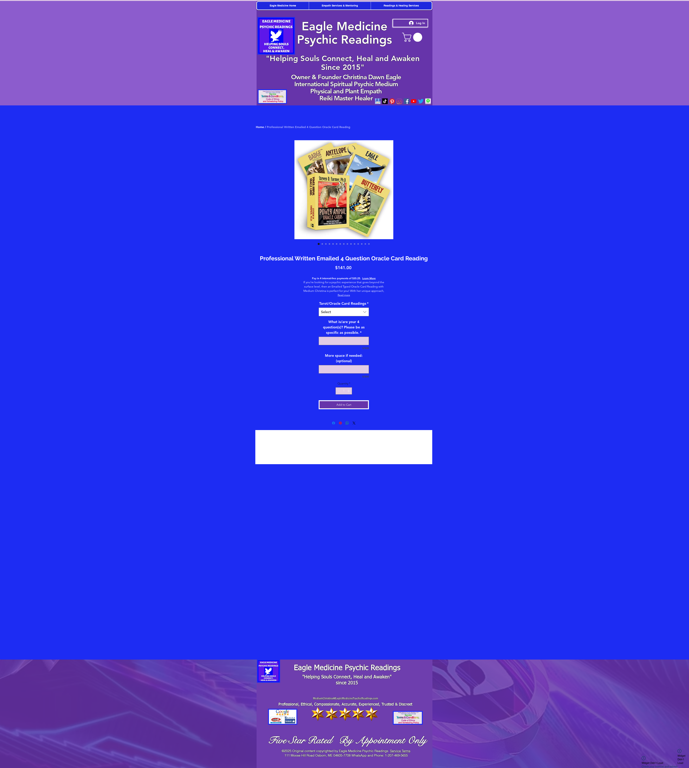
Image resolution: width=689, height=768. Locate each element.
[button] (683, 5)
